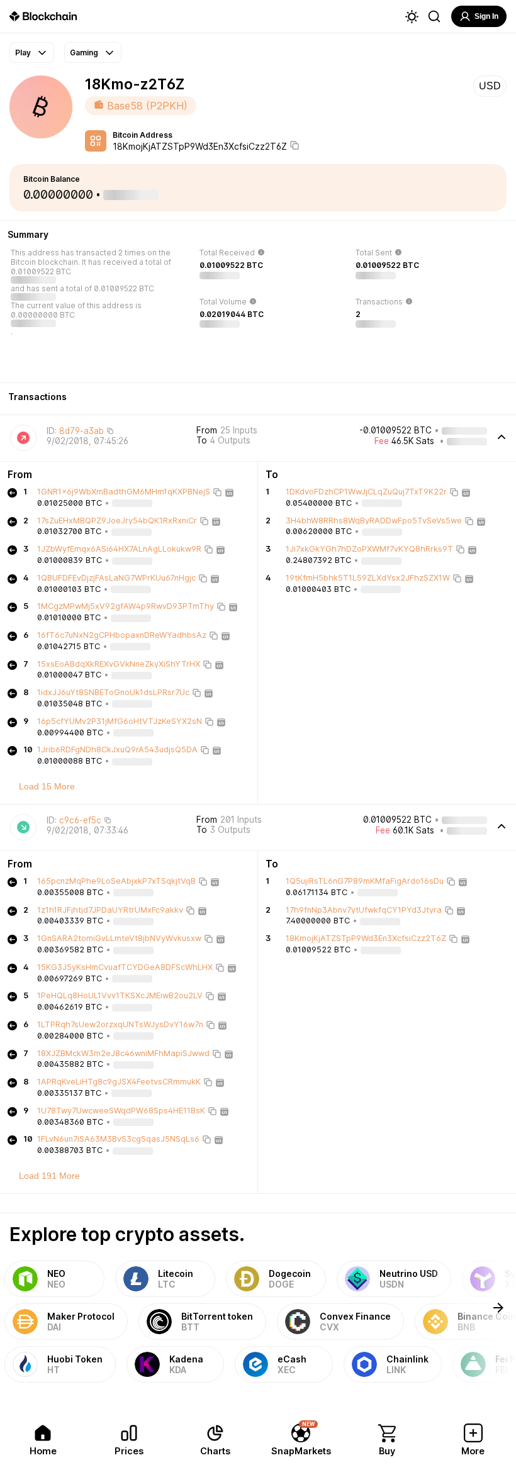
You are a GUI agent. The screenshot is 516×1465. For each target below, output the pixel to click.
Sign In (486, 16)
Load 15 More (47, 786)
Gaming (84, 52)
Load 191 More (49, 1176)
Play (23, 52)
